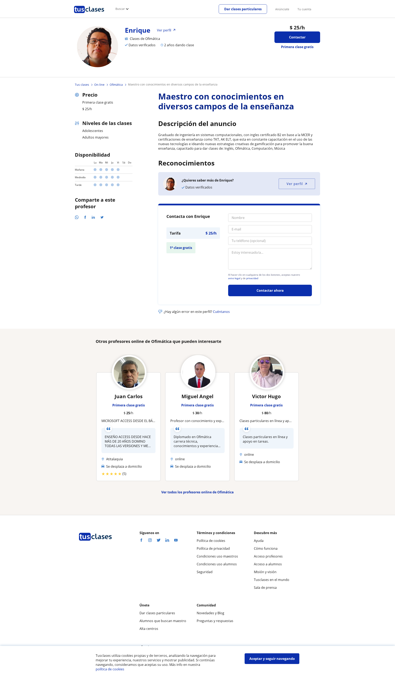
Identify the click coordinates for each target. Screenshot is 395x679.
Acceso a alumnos (268, 564)
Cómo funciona (266, 548)
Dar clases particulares (243, 9)
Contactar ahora (270, 290)
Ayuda (259, 540)
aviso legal (234, 278)
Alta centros (148, 628)
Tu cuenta (304, 9)
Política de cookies (211, 540)
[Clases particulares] (89, 14)
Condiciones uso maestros (217, 556)
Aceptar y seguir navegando (272, 658)
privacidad (252, 278)
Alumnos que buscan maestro (162, 621)
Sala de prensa (265, 587)
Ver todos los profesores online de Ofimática (197, 492)
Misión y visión (265, 572)
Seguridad (205, 572)
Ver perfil (295, 184)
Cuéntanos (221, 311)
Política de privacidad (213, 548)
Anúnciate (282, 9)
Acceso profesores (268, 556)
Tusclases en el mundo (271, 579)
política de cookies (110, 669)
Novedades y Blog (210, 613)
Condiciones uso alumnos (217, 564)
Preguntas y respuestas (215, 621)
